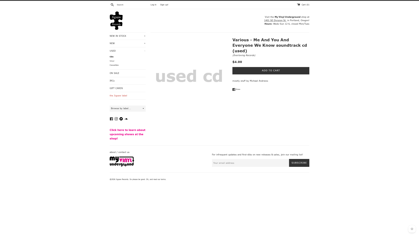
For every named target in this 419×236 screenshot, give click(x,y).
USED (127, 50)
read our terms (159, 179)
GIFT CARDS (116, 88)
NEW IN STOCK (128, 36)
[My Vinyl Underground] (122, 165)
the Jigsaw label (118, 95)
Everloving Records (243, 55)
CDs (112, 57)
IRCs (112, 80)
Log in (153, 4)
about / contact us (119, 152)
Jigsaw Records (122, 179)
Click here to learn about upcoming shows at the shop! (127, 134)
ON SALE (114, 73)
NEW (128, 43)
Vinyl (112, 61)
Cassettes (114, 65)
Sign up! (164, 4)
